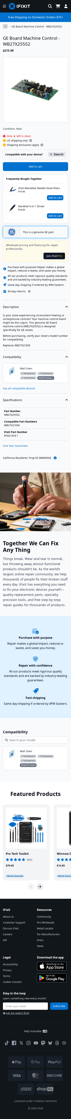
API (5, 940)
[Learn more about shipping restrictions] (30, 140)
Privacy (7, 970)
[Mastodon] (43, 1043)
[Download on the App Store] (51, 966)
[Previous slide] (31, 886)
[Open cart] (58, 6)
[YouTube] (36, 1043)
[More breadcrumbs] (5, 26)
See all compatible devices (19, 388)
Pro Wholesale (45, 922)
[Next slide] (40, 886)
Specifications (12, 400)
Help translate (32, 1031)
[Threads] (57, 1043)
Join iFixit (54, 256)
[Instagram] (28, 1043)
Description (11, 307)
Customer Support (14, 922)
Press (40, 940)
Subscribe (59, 1006)
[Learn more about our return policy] (29, 291)
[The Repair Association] (64, 1043)
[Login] (66, 6)
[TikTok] (7, 1043)
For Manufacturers (48, 934)
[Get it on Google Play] (51, 978)
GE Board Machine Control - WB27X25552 (37, 26)
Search (59, 154)
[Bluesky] (50, 1043)
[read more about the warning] (55, 458)
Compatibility (12, 357)
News (40, 946)
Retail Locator (45, 928)
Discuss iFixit (11, 928)
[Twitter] (21, 1043)
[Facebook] (14, 1043)
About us (8, 916)
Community (44, 916)
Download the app (50, 957)
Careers (7, 934)
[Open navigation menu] (4, 6)
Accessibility (10, 964)
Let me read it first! (17, 1013)
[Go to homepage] (21, 6)
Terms (6, 976)
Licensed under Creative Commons (35, 1101)
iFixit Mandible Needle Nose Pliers (39, 188)
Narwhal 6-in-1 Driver (31, 206)
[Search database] (50, 6)
